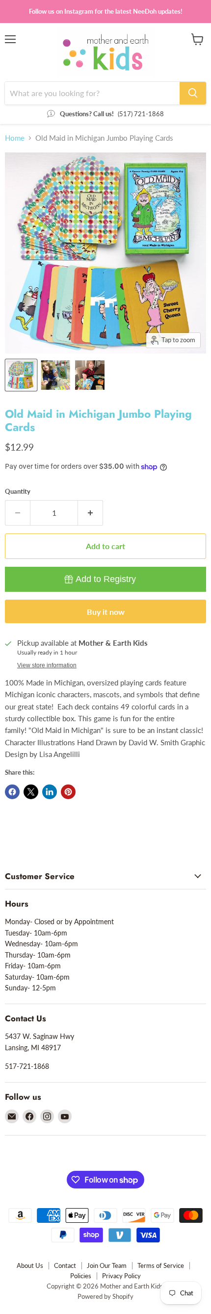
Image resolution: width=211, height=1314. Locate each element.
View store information (47, 665)
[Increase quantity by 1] (90, 513)
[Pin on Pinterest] (68, 791)
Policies (80, 1276)
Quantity (17, 491)
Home (15, 138)
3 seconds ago (106, 579)
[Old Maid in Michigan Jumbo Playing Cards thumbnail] (21, 375)
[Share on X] (31, 791)
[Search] (193, 93)
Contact (65, 1265)
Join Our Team (107, 1265)
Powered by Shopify (105, 1296)
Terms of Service (160, 1265)
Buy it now (106, 611)
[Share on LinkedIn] (49, 791)
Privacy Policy (121, 1276)
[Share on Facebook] (12, 791)
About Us (30, 1265)
